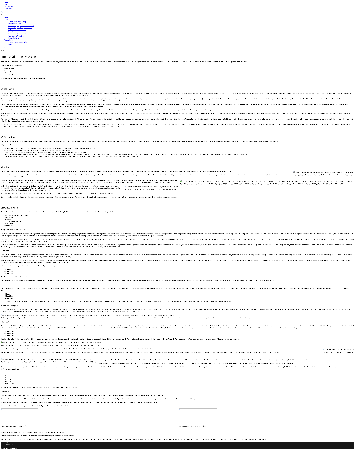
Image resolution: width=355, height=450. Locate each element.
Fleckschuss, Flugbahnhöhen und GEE (21, 26)
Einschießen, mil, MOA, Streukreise (20, 28)
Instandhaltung (13, 38)
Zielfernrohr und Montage (17, 22)
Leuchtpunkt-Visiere (15, 24)
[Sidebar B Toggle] (3, 50)
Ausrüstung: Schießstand (17, 34)
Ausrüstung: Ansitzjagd (16, 36)
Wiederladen (8, 40)
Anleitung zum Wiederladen (17, 42)
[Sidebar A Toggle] (1, 50)
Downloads (8, 44)
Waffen (6, 20)
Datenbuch (12, 32)
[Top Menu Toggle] (1, 14)
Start (6, 18)
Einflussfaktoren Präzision (17, 30)
